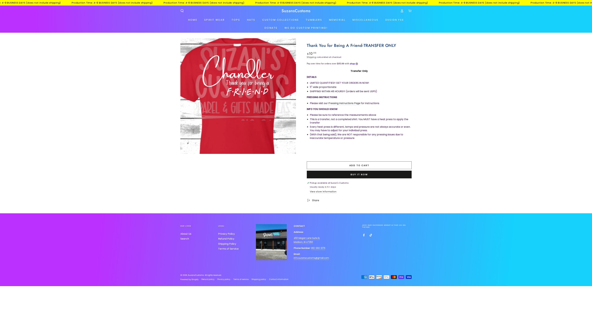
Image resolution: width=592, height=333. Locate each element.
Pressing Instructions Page (344, 103)
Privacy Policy (226, 234)
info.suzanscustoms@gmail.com (311, 257)
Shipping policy (258, 279)
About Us (185, 234)
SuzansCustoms (196, 275)
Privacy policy (223, 279)
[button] (182, 10)
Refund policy (207, 279)
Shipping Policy (227, 244)
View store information (323, 191)
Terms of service (241, 279)
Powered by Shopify (189, 279)
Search (184, 238)
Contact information (278, 279)
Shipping (311, 57)
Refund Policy (226, 238)
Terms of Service (228, 249)
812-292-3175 (318, 248)
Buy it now (359, 174)
